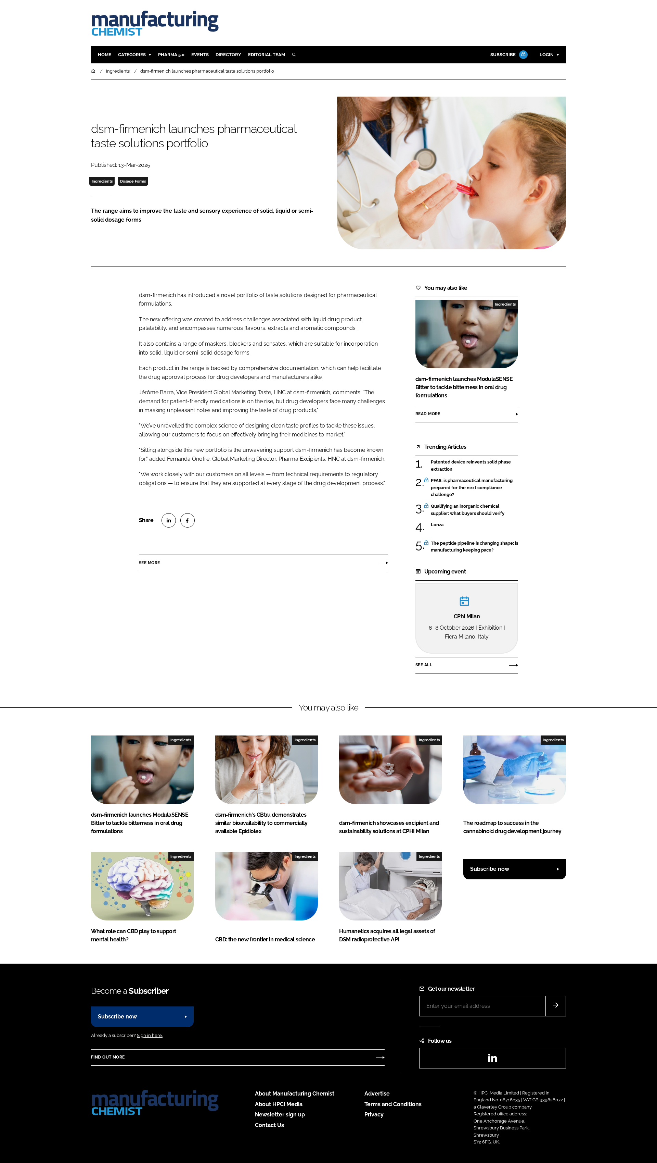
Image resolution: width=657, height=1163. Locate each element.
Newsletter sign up (280, 1114)
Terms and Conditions (393, 1104)
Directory (228, 54)
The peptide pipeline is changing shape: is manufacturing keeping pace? (474, 547)
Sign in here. (150, 1035)
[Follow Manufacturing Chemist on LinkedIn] (492, 1060)
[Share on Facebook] (187, 520)
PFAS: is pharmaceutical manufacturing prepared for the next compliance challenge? (474, 487)
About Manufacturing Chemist (294, 1093)
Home (104, 54)
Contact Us (269, 1125)
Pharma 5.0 (171, 54)
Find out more (108, 1057)
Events (200, 54)
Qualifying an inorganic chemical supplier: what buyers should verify (474, 510)
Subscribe (503, 54)
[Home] (93, 71)
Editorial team (266, 54)
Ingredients (102, 181)
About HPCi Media (278, 1104)
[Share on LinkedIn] (169, 520)
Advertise (377, 1093)
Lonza (474, 524)
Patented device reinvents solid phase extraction (474, 466)
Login (547, 54)
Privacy (374, 1114)
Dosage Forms (133, 181)
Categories (132, 54)
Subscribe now (489, 869)
